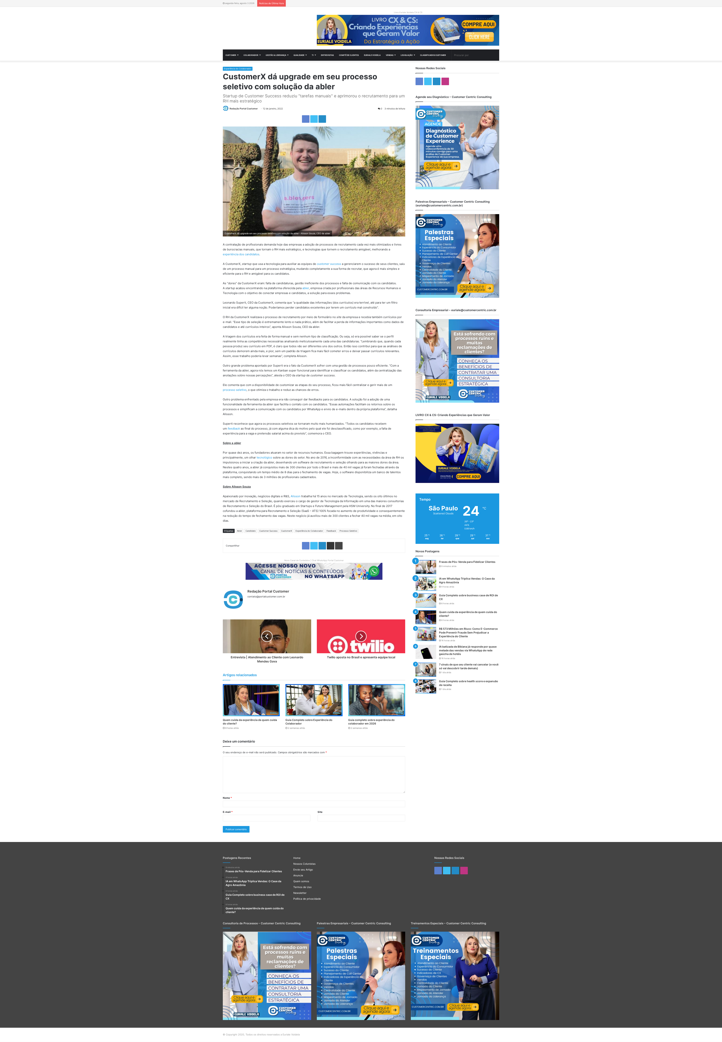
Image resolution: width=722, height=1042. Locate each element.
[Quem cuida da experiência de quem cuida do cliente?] (251, 700)
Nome (227, 797)
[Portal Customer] (267, 27)
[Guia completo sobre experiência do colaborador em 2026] (376, 700)
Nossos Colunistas (304, 863)
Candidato (251, 531)
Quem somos (301, 881)
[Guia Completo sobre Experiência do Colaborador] (313, 700)
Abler (239, 531)
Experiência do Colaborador (237, 68)
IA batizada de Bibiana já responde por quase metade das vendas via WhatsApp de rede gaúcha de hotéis (468, 650)
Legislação (407, 55)
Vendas (389, 55)
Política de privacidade (307, 898)
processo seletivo (234, 390)
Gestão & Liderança (276, 55)
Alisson (295, 496)
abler (305, 288)
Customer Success (268, 531)
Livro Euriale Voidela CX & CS (408, 12)
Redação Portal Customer (244, 108)
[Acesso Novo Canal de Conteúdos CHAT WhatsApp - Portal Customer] (314, 570)
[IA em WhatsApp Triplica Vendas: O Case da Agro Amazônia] (426, 584)
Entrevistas (327, 55)
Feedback (331, 531)
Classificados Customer (433, 55)
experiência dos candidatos (241, 254)
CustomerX (286, 531)
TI (313, 55)
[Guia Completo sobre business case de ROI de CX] (426, 600)
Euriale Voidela (372, 55)
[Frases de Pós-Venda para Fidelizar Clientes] (426, 567)
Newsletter (299, 892)
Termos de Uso (302, 887)
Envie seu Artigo (303, 869)
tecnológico (264, 457)
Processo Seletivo (348, 531)
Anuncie (298, 875)
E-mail (228, 811)
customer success (329, 264)
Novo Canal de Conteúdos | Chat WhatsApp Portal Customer (314, 560)
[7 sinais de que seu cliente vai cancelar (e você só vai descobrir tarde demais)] (426, 670)
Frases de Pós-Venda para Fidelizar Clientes (467, 561)
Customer (230, 55)
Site (320, 811)
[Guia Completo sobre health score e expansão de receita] (426, 686)
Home (296, 857)
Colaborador (250, 55)
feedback (234, 428)
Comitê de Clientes (349, 55)
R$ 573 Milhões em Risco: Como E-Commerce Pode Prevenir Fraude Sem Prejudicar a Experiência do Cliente (468, 632)
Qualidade (299, 55)
